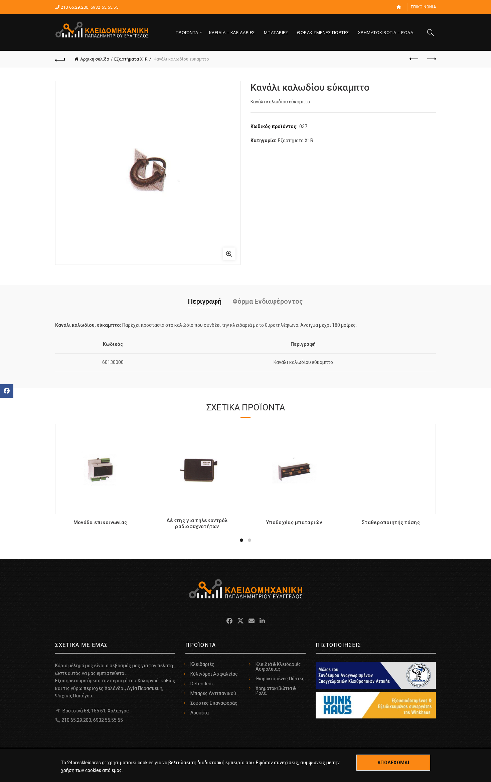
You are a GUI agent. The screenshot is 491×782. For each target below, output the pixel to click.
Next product (431, 59)
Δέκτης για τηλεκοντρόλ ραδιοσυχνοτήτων (197, 523)
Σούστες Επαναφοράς (213, 703)
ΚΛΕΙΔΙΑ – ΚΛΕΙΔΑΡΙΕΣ (232, 32)
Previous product (414, 59)
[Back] (60, 59)
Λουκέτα (199, 712)
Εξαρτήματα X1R (131, 59)
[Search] (430, 32)
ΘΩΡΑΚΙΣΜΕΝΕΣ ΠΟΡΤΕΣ (323, 32)
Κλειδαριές (202, 664)
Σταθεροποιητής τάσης (391, 522)
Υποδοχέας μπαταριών (294, 522)
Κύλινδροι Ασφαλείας (214, 674)
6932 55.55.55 (104, 7)
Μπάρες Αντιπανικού (213, 693)
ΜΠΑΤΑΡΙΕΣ (276, 32)
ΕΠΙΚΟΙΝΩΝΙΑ (423, 7)
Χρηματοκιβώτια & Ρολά (276, 691)
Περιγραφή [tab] (204, 301)
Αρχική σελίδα (94, 59)
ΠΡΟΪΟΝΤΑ (187, 32)
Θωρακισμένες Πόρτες (280, 678)
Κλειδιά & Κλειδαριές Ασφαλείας (278, 667)
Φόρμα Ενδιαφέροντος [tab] (267, 301)
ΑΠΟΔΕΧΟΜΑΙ (393, 762)
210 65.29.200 (75, 7)
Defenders (201, 683)
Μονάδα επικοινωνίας (100, 522)
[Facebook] (6, 391)
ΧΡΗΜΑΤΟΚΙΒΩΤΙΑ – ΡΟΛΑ (386, 32)
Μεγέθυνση (229, 254)
